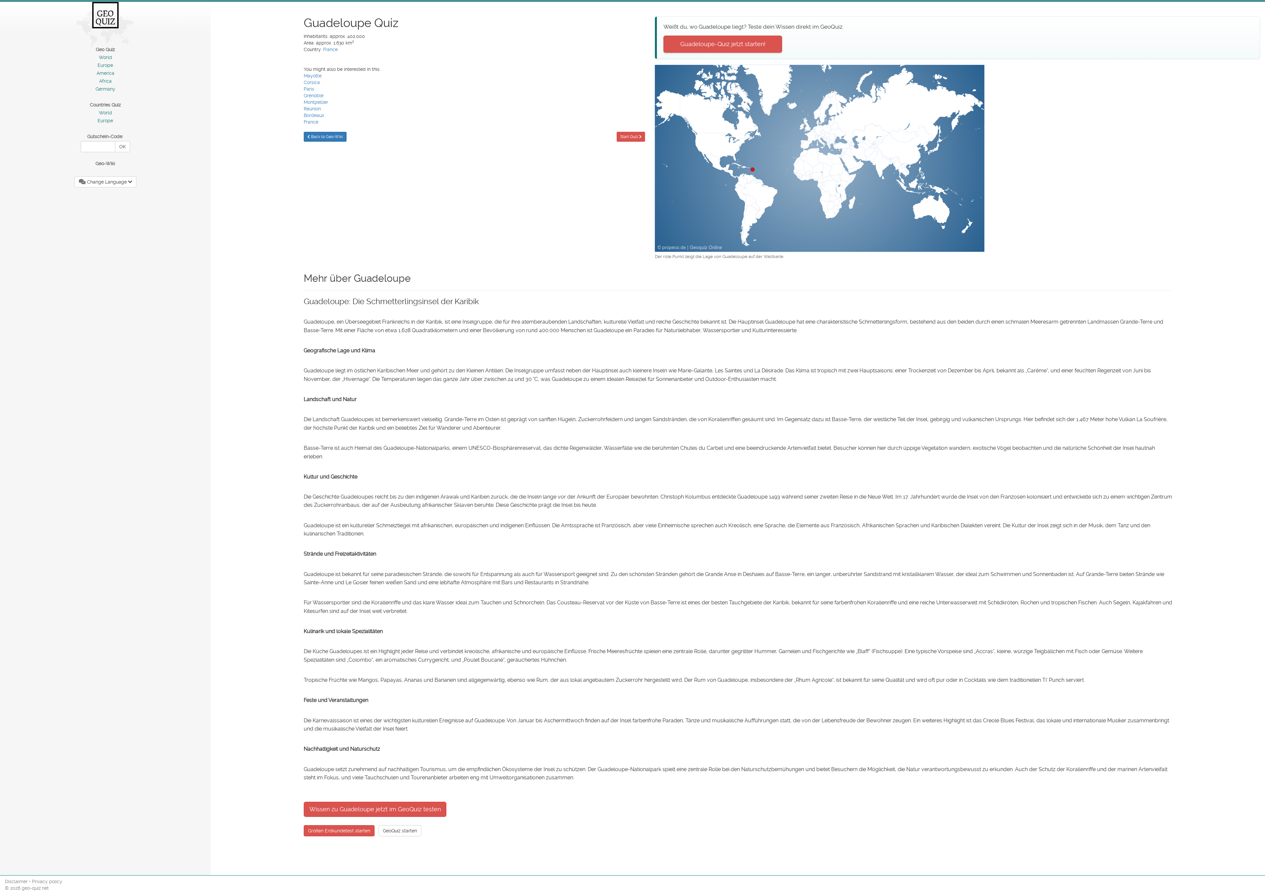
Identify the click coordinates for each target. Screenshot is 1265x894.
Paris (309, 89)
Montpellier (316, 102)
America (105, 73)
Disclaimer (16, 881)
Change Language (107, 182)
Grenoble (313, 95)
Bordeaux (314, 115)
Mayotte (313, 75)
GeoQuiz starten (400, 830)
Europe (105, 65)
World (105, 57)
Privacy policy (47, 881)
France (330, 49)
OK (122, 146)
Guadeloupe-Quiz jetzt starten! (723, 44)
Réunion (312, 108)
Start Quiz (629, 136)
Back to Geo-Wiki (326, 136)
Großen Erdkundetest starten (339, 830)
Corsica (312, 82)
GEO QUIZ (105, 17)
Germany (105, 89)
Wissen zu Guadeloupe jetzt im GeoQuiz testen (375, 809)
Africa (105, 81)
